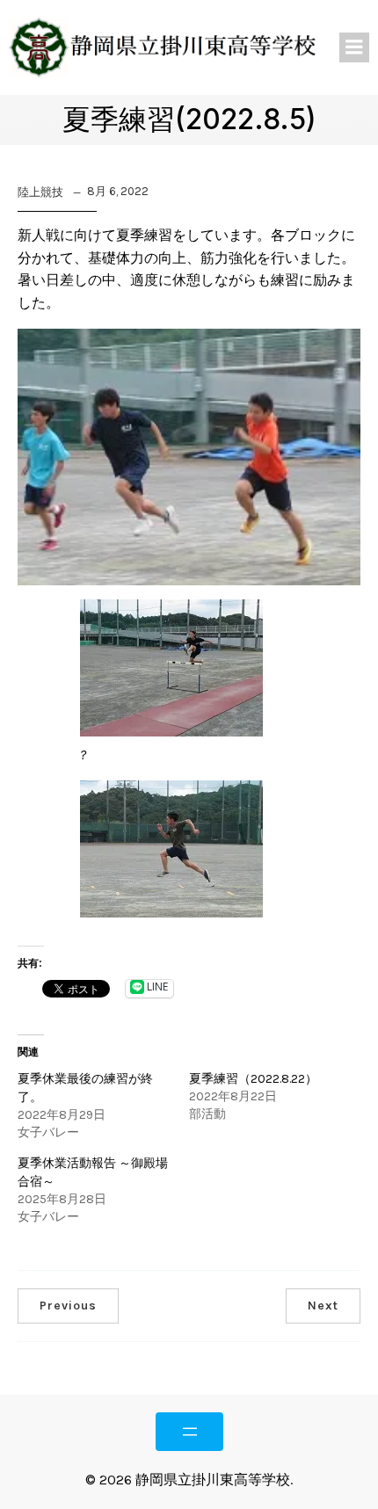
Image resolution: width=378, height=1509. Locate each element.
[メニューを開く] (189, 1431)
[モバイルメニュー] (354, 47)
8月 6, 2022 (118, 191)
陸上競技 (40, 192)
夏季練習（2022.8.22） (253, 1078)
